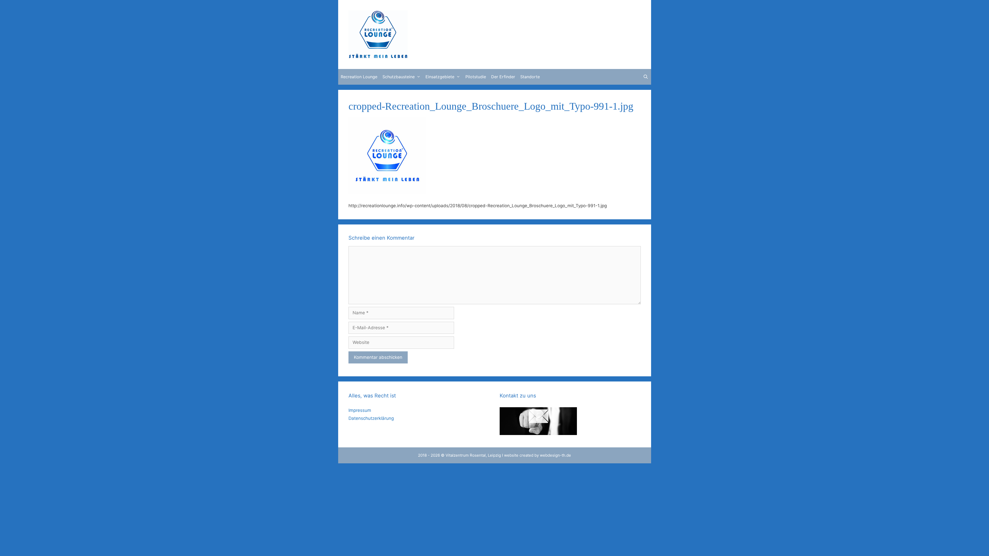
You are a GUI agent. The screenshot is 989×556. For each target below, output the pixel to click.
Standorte (530, 76)
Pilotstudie (475, 76)
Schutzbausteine (398, 76)
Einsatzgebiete (439, 76)
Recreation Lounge (359, 76)
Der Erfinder (503, 76)
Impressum (359, 410)
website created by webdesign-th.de (537, 455)
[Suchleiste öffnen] (646, 77)
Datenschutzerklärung (371, 418)
